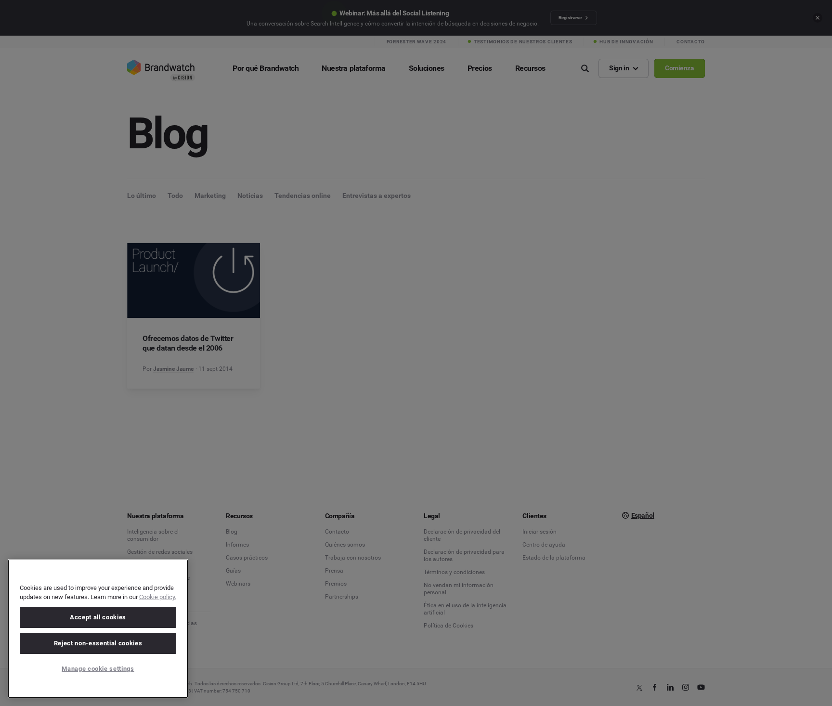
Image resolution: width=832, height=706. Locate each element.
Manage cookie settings (98, 668)
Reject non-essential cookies (98, 643)
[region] (98, 628)
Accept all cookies (98, 617)
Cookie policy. (157, 597)
